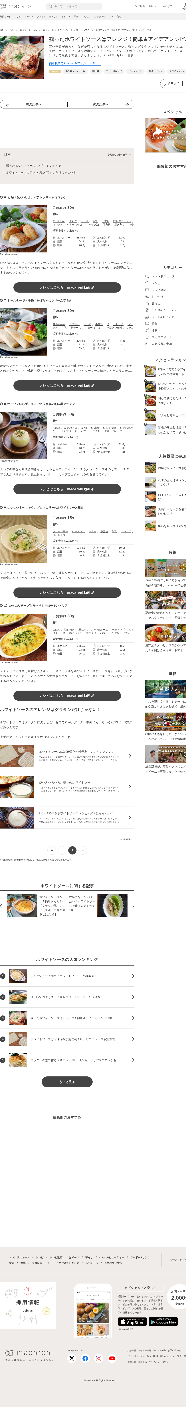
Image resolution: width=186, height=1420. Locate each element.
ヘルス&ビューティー (111, 1257)
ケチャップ (118, 629)
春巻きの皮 (59, 324)
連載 (23, 1262)
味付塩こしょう (122, 221)
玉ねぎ (73, 221)
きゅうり (53, 16)
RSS (155, 1356)
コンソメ (58, 224)
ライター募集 (159, 1350)
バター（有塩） (76, 224)
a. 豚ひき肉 (70, 427)
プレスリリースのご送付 (139, 1356)
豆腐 (76, 16)
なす (18, 16)
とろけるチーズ (68, 431)
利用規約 (142, 1362)
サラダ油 (94, 224)
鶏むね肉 (69, 629)
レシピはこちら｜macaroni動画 (65, 287)
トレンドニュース (19, 1257)
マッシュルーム (99, 629)
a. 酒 (84, 427)
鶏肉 (119, 16)
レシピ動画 (138, 6)
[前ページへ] (51, 850)
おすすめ (167, 6)
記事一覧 (132, 1350)
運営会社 (132, 1362)
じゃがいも (99, 16)
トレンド (154, 6)
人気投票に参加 (113, 1262)
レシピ (39, 1257)
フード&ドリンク (140, 1257)
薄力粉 (106, 224)
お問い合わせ (174, 1350)
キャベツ (65, 16)
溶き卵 (118, 224)
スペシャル (91, 1262)
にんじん (86, 16)
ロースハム (78, 531)
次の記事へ (101, 104)
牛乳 (95, 221)
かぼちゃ (41, 16)
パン (111, 16)
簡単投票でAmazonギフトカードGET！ (75, 63)
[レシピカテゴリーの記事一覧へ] (55, 71)
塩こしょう (59, 534)
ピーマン (28, 16)
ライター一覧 (144, 1350)
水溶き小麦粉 (114, 327)
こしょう (118, 324)
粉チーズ (76, 327)
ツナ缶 (85, 221)
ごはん (56, 629)
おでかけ (74, 1257)
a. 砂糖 (95, 427)
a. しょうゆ (109, 427)
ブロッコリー (60, 531)
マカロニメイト (41, 1262)
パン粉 (130, 224)
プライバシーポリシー (159, 1362)
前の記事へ (34, 104)
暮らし (89, 1257)
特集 (11, 1262)
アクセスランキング (67, 1262)
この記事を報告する (126, 839)
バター (85, 431)
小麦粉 (105, 221)
